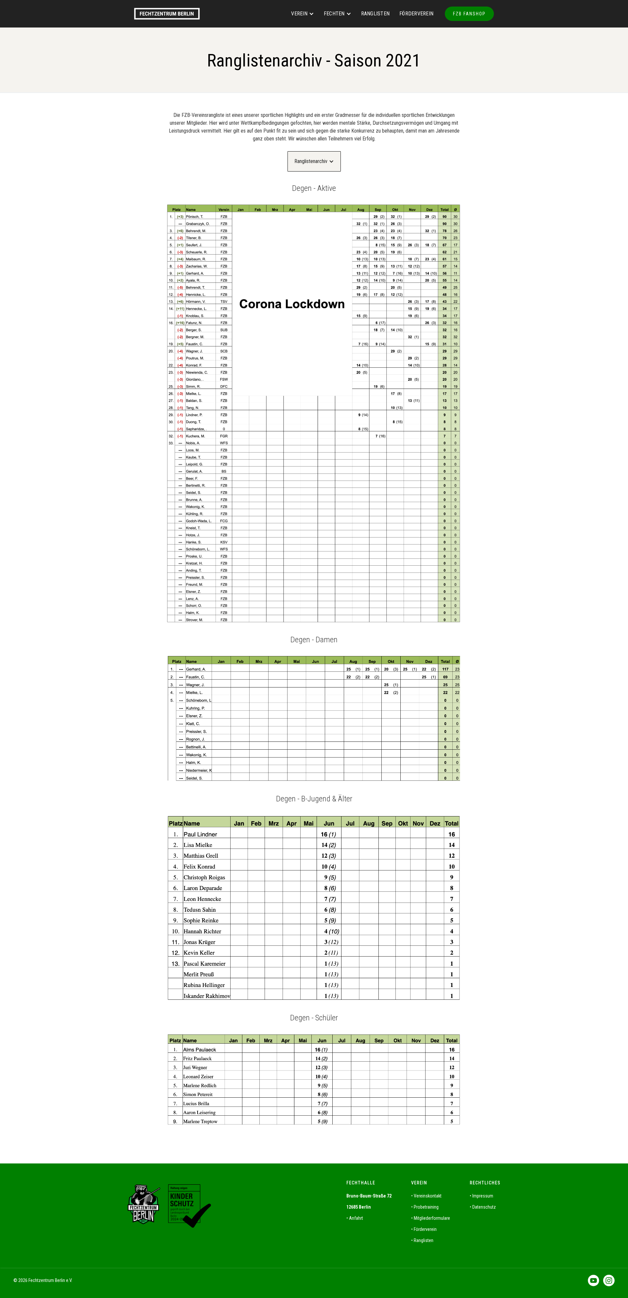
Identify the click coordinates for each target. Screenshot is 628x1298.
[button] (302, 14)
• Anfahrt (354, 1218)
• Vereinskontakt (426, 1195)
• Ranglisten (422, 1240)
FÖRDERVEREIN (416, 13)
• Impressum (481, 1195)
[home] (175, 14)
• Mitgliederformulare (430, 1218)
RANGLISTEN (375, 13)
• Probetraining (425, 1207)
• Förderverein (424, 1229)
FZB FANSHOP (469, 13)
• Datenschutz (483, 1207)
